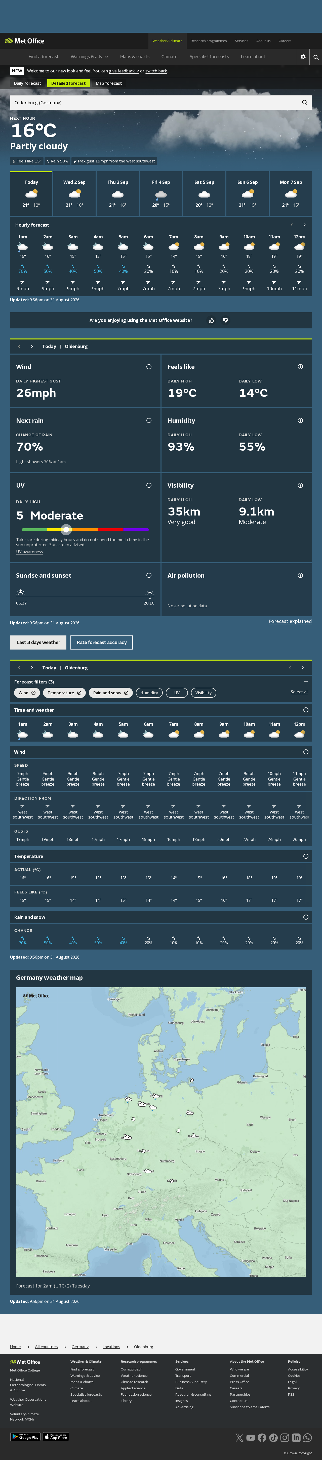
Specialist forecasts (209, 57)
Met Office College (25, 1370)
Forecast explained (290, 621)
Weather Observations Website (28, 1402)
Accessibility (298, 1369)
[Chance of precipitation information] (148, 420)
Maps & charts (134, 57)
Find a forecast (44, 57)
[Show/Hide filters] (306, 682)
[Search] (302, 101)
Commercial (239, 1375)
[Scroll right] (305, 225)
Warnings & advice (89, 57)
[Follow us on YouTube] (250, 1437)
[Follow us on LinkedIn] (296, 1437)
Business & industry (191, 1382)
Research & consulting (193, 1394)
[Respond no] (225, 320)
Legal (292, 1382)
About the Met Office (247, 1361)
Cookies (294, 1375)
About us (263, 41)
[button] (192, 1080)
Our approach (131, 1369)
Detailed (68, 83)
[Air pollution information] (300, 575)
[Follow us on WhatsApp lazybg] (307, 1437)
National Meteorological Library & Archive (28, 1385)
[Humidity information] (300, 420)
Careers (285, 41)
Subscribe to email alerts (250, 1407)
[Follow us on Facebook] (262, 1437)
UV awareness (29, 551)
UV (177, 693)
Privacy (294, 1388)
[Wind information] (305, 752)
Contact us (239, 1401)
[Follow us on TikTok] (273, 1437)
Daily (27, 83)
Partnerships (240, 1394)
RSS (291, 1394)
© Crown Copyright (298, 1453)
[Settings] (303, 57)
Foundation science (136, 1394)
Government (185, 1369)
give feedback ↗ (124, 71)
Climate (170, 57)
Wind (21, 693)
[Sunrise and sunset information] (148, 575)
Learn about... (254, 57)
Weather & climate (167, 41)
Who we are (239, 1369)
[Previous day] (19, 346)
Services (241, 41)
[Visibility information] (300, 485)
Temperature (58, 693)
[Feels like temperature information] (300, 367)
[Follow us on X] (239, 1437)
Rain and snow (105, 693)
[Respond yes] (211, 320)
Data (179, 1388)
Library (126, 1401)
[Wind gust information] (148, 367)
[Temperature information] (305, 856)
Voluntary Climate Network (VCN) (24, 1417)
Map (109, 83)
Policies (294, 1361)
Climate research (134, 1382)
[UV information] (148, 485)
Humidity (149, 693)
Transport (183, 1375)
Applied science (133, 1388)
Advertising (184, 1407)
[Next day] (32, 346)
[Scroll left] (292, 225)
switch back (156, 71)
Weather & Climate (86, 1361)
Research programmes (209, 41)
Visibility (203, 693)
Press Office (239, 1382)
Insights (181, 1401)
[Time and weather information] (305, 710)
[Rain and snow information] (305, 917)
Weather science (134, 1375)
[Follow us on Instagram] (284, 1437)
